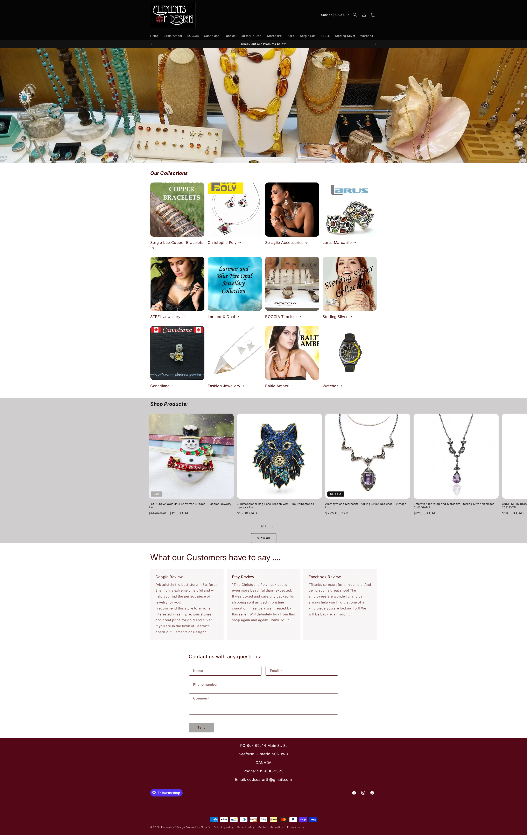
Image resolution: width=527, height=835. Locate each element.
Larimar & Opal (221, 317)
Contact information (270, 827)
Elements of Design (173, 827)
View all (263, 538)
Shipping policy (223, 827)
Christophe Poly (222, 242)
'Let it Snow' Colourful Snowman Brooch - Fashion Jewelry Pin (190, 505)
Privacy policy (295, 827)
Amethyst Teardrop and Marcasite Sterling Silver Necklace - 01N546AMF (455, 505)
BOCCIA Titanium (281, 317)
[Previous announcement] (151, 44)
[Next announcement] (375, 44)
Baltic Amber (277, 386)
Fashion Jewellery (224, 386)
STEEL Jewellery (165, 317)
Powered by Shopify (198, 827)
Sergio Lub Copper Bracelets (176, 242)
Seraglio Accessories (284, 242)
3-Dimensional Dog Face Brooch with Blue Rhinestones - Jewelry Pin (276, 505)
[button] (354, 14)
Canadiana (159, 386)
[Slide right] (272, 526)
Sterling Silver (335, 317)
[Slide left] (254, 526)
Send (201, 727)
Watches (330, 386)
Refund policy (245, 827)
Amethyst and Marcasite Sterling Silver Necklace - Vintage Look (365, 505)
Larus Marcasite (337, 242)
